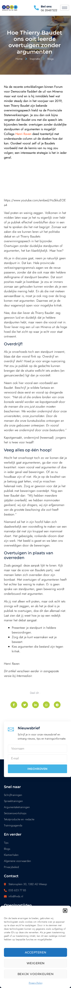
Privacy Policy (35, 983)
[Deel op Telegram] (57, 704)
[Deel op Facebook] (13, 704)
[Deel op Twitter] (24, 704)
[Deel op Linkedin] (35, 704)
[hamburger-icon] (64, 8)
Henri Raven (23, 134)
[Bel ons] (36, 7)
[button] (65, 911)
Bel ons (46, 6)
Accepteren (35, 952)
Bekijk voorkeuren (36, 974)
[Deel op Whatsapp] (46, 704)
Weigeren (36, 963)
